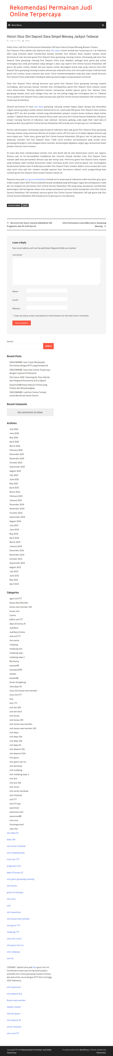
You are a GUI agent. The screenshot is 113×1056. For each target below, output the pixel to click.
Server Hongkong (18, 682)
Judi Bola (14, 627)
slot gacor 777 (13, 925)
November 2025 (17, 458)
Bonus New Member (19, 602)
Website (16, 308)
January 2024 (16, 546)
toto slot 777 (13, 859)
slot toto (11, 899)
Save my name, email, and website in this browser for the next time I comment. (52, 315)
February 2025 (16, 496)
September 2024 (17, 517)
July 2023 (14, 571)
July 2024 (14, 525)
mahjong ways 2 (17, 657)
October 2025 (16, 462)
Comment (17, 254)
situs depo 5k (16, 686)
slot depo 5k (15, 745)
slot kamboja (16, 765)
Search (10, 341)
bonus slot (15, 611)
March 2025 (15, 491)
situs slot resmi (14, 938)
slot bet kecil (16, 711)
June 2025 (14, 479)
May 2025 (14, 483)
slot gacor (14, 757)
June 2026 (14, 433)
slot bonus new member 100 (23, 728)
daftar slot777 (16, 619)
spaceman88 (15, 816)
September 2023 (17, 563)
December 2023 (17, 550)
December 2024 (17, 504)
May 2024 (14, 533)
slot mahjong (16, 770)
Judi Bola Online (17, 632)
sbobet (13, 673)
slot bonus (15, 715)
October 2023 (16, 558)
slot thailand (16, 795)
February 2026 (16, 450)
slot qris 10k (15, 782)
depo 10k (11, 839)
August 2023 (15, 567)
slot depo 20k (16, 740)
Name (15, 291)
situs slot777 (16, 694)
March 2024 (15, 542)
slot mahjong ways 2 (19, 774)
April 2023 (14, 583)
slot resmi (14, 786)
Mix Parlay (14, 661)
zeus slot (14, 828)
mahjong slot (16, 648)
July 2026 (14, 429)
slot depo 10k (16, 736)
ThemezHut (101, 1052)
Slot (25, 205)
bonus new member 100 (21, 606)
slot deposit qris (14, 993)
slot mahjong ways (16, 852)
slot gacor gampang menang (20, 879)
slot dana (38, 106)
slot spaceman (14, 912)
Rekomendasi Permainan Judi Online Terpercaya (51, 11)
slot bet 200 (15, 707)
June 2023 (14, 575)
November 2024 (17, 508)
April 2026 (14, 441)
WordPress (84, 1049)
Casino (13, 615)
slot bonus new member (21, 724)
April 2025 (14, 487)
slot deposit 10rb (18, 753)
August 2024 (15, 521)
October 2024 (16, 512)
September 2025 (17, 466)
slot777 (13, 799)
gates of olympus (15, 892)
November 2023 (17, 554)
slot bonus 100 (16, 720)
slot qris (13, 778)
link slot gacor (14, 1013)
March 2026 (15, 445)
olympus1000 (16, 669)
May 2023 (14, 579)
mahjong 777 (13, 932)
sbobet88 (14, 678)
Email (15, 300)
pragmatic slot (14, 865)
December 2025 (17, 454)
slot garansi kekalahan (35, 179)
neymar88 (14, 665)
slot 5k (10, 958)
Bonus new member (16, 1000)
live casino (14, 640)
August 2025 (15, 471)
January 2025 (16, 500)
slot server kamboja (19, 791)
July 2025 (14, 475)
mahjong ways (16, 652)
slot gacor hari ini (18, 761)
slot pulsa (55, 50)
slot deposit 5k (14, 1020)
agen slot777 (16, 598)
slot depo (14, 732)
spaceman (14, 807)
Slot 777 (13, 703)
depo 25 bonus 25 (18, 623)
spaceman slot (16, 811)
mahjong (14, 644)
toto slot (14, 820)
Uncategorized (16, 824)
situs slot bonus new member (23, 690)
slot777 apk (15, 803)
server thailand (14, 1026)
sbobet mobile (14, 1006)
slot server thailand (16, 846)
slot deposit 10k (17, 749)
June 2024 (14, 529)
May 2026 (14, 437)
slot (9, 905)
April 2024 (14, 537)
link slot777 (15, 636)
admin (27, 40)
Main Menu (17, 25)
